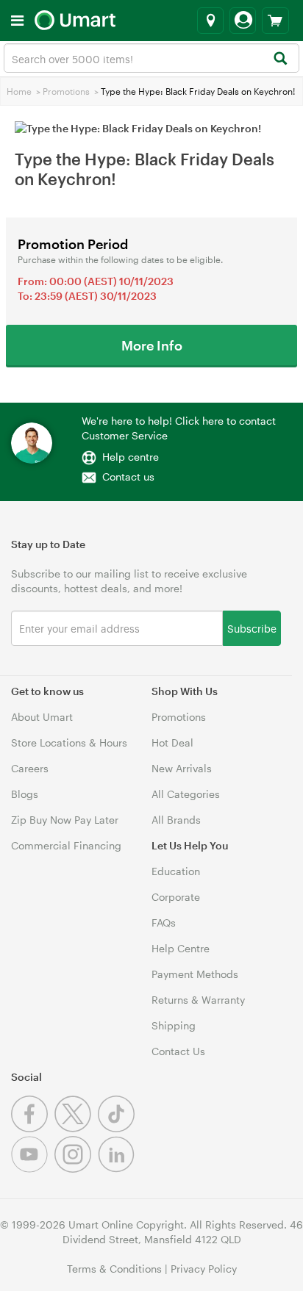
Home (19, 91)
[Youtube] (32, 1168)
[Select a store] (210, 20)
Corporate (176, 897)
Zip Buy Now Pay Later (64, 819)
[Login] (242, 20)
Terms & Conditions (114, 1268)
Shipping (174, 1025)
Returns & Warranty (198, 999)
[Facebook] (32, 1128)
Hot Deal (172, 742)
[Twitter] (76, 1128)
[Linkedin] (118, 1168)
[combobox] (151, 58)
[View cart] (275, 20)
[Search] (279, 59)
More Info (151, 345)
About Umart (42, 717)
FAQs (164, 922)
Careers (30, 768)
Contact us (128, 476)
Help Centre (181, 948)
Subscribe (252, 628)
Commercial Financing (66, 845)
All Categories (186, 794)
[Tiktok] (118, 1128)
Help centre (130, 456)
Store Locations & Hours (69, 742)
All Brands (176, 819)
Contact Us (178, 1051)
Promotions (66, 91)
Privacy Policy (204, 1268)
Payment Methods (195, 974)
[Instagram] (76, 1168)
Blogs (24, 794)
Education (176, 871)
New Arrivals (182, 768)
